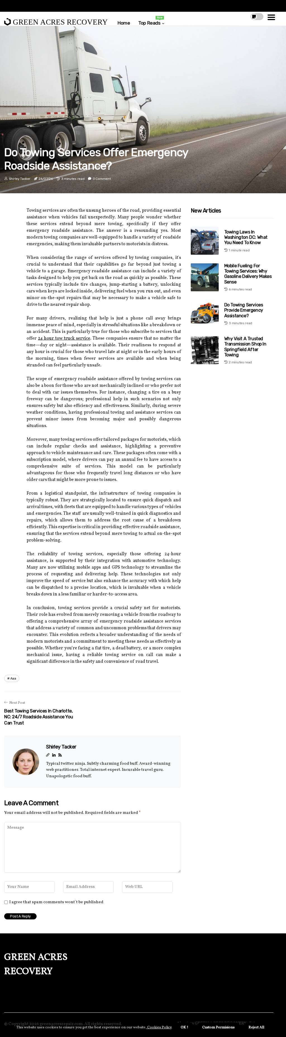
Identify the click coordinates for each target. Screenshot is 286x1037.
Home (124, 23)
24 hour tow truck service (64, 338)
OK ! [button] (184, 1027)
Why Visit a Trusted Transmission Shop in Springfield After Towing (245, 346)
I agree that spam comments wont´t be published (56, 902)
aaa (13, 678)
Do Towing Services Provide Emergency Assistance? (243, 310)
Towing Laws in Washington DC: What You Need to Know (246, 237)
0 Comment (102, 179)
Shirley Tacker (19, 179)
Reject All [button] (256, 1027)
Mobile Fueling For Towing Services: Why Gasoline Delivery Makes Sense (248, 274)
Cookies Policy (158, 1027)
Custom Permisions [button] (218, 1027)
